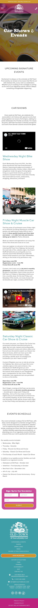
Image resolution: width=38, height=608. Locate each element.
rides (19, 549)
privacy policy (19, 600)
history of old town (18, 560)
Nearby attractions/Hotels (18, 551)
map (18, 569)
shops (18, 544)
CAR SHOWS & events (18, 542)
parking (18, 564)
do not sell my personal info (19, 605)
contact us (18, 571)
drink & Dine (18, 546)
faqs (18, 562)
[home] (19, 8)
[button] (4, 8)
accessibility (18, 567)
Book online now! (18, 555)
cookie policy (19, 603)
